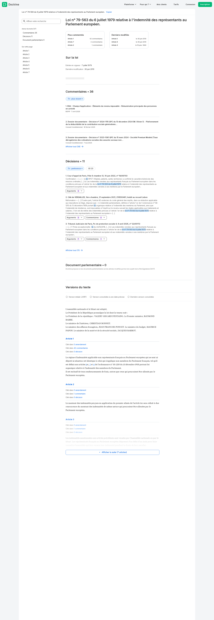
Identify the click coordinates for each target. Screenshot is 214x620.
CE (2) (90, 168)
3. (103, 224)
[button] (162, 4)
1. (96, 176)
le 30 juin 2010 (141, 39)
